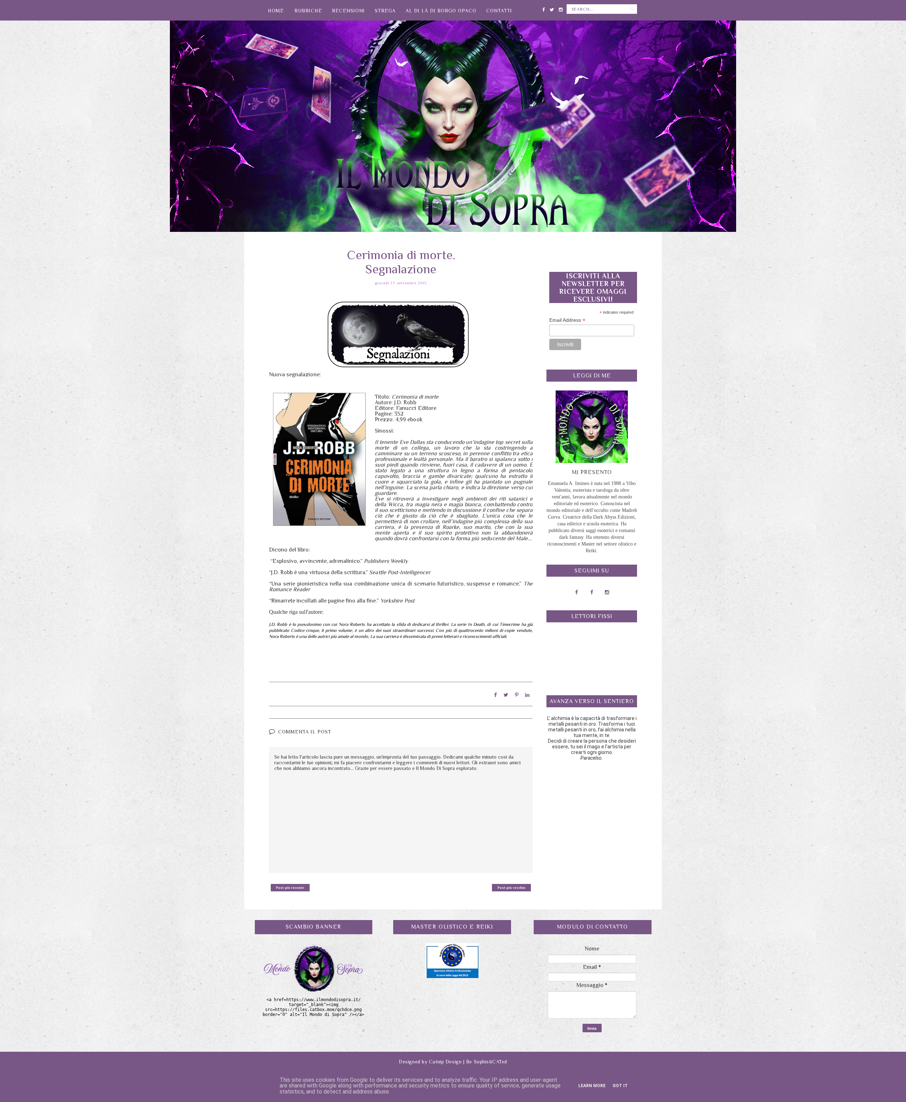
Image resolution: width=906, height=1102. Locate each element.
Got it (620, 1085)
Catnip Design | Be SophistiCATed (468, 1061)
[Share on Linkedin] (527, 695)
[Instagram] (560, 8)
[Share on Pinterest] (517, 695)
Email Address (567, 320)
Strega (385, 10)
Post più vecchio (512, 888)
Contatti (499, 10)
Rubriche (308, 10)
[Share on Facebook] (495, 695)
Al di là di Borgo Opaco (441, 10)
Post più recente (290, 888)
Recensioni (348, 10)
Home (276, 10)
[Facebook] (543, 8)
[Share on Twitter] (505, 695)
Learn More (592, 1085)
